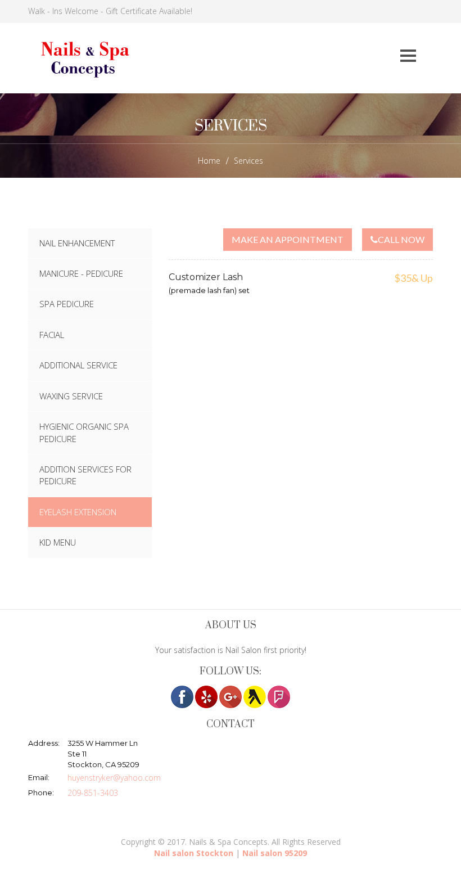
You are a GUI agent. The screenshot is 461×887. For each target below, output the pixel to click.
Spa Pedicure (66, 303)
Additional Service (78, 365)
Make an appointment (288, 239)
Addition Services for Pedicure (85, 475)
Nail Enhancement (77, 243)
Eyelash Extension (77, 511)
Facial (51, 334)
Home (209, 160)
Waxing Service (71, 396)
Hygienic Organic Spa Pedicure (84, 432)
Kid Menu (57, 542)
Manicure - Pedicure (81, 273)
